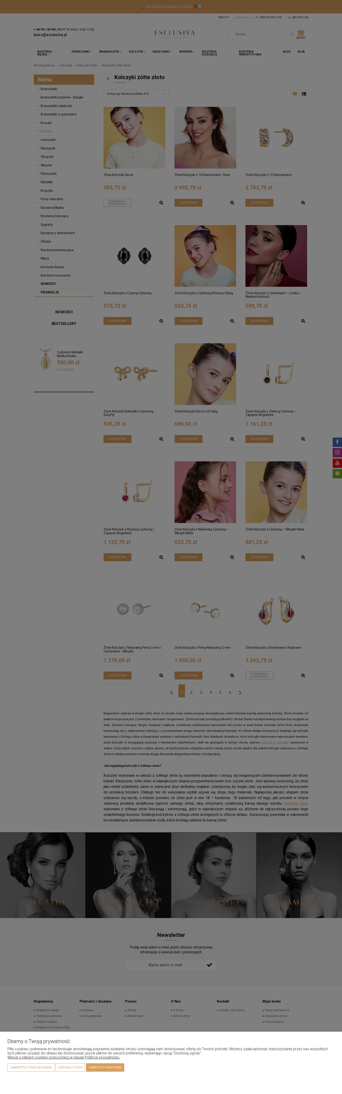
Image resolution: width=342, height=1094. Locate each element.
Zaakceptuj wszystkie (105, 1067)
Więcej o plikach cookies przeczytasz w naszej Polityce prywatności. (63, 1057)
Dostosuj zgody (70, 1067)
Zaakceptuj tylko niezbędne (31, 1067)
